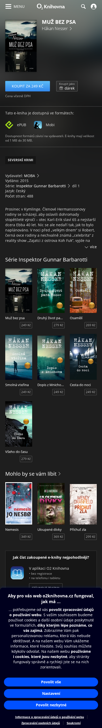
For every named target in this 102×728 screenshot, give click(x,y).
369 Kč (58, 536)
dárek (67, 86)
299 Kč (90, 536)
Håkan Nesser (55, 28)
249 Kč (26, 325)
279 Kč (58, 325)
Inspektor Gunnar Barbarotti (41, 185)
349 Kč (26, 536)
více (93, 246)
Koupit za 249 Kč (27, 86)
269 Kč (90, 325)
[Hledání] (83, 6)
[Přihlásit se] (93, 6)
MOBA (29, 175)
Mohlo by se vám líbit (30, 473)
